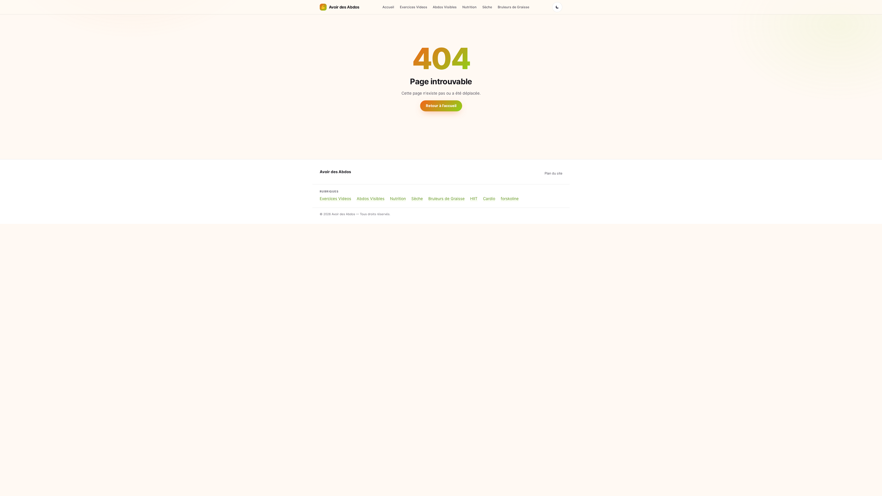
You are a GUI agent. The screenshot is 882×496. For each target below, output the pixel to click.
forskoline (510, 198)
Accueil (388, 7)
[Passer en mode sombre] (557, 7)
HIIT (474, 198)
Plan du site (553, 173)
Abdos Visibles (445, 7)
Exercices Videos (413, 7)
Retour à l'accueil (441, 105)
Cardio (489, 198)
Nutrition (469, 7)
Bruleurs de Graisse (513, 7)
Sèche (487, 7)
